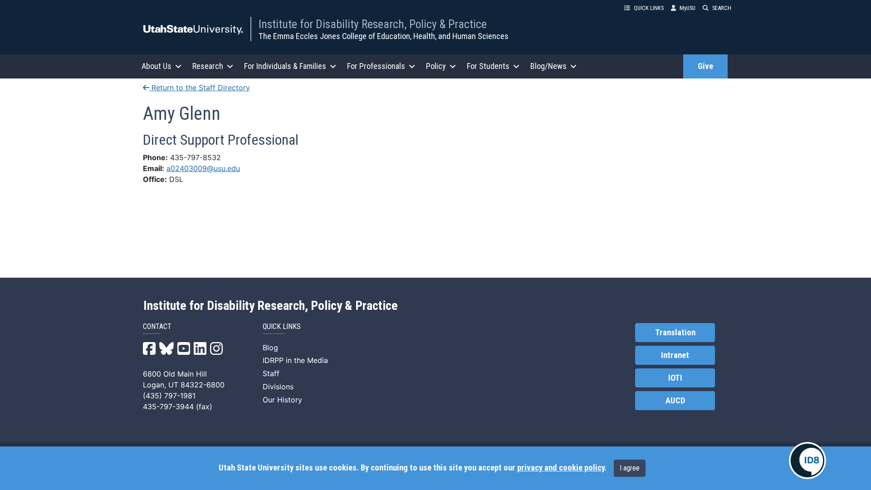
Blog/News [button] (548, 66)
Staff (271, 373)
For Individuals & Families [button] (285, 66)
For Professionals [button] (376, 66)
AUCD (675, 401)
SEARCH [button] (721, 8)
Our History (282, 399)
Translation (675, 333)
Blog (270, 347)
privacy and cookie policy (560, 468)
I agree (630, 468)
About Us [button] (156, 66)
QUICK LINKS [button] (649, 8)
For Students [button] (488, 66)
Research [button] (207, 66)
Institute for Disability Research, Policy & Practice (373, 24)
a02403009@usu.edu (203, 168)
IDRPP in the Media (295, 360)
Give (705, 66)
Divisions (278, 386)
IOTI (675, 378)
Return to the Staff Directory (199, 87)
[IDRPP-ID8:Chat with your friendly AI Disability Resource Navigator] (807, 460)
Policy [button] (436, 66)
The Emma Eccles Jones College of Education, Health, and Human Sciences (384, 36)
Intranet (675, 355)
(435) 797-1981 (169, 395)
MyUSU (687, 8)
